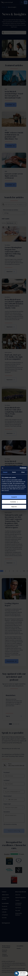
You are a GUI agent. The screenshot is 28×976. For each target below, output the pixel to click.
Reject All (14, 506)
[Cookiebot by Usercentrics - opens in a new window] (20, 468)
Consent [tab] (5, 472)
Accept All (14, 497)
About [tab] (23, 472)
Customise (13, 501)
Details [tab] (14, 472)
